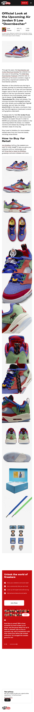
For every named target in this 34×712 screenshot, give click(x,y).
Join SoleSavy (6, 145)
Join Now (14, 603)
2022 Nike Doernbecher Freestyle (15, 75)
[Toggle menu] (31, 3)
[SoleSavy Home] (6, 3)
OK (7, 700)
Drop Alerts (9, 151)
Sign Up (24, 3)
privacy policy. (8, 697)
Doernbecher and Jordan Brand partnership (15, 71)
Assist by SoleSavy (19, 151)
